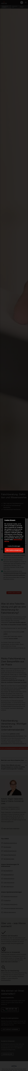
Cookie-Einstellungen (14, 546)
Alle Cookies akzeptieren (14, 550)
